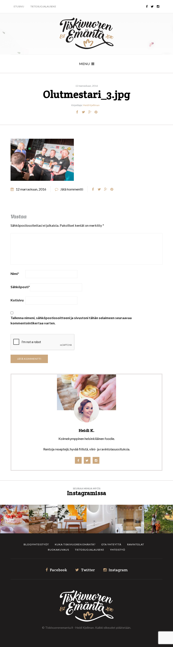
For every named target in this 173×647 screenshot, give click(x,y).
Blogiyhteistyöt (36, 544)
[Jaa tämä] (77, 112)
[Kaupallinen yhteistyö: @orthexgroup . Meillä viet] (14, 519)
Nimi (15, 274)
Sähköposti (20, 287)
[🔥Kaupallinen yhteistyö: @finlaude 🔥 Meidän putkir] (129, 519)
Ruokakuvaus (58, 549)
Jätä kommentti (71, 189)
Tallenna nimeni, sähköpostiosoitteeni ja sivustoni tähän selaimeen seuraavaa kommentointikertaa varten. (71, 320)
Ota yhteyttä (111, 544)
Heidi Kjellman (91, 105)
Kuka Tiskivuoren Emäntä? (75, 544)
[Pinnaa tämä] (96, 112)
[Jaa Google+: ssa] (89, 112)
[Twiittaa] (83, 112)
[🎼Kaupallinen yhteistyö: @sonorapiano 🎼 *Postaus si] (72, 519)
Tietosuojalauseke (43, 6)
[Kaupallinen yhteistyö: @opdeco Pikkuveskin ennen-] (100, 519)
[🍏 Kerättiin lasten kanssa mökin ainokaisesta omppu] (158, 519)
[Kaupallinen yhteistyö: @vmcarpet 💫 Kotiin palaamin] (43, 519)
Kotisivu (17, 300)
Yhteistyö (117, 549)
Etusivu (19, 6)
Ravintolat (135, 544)
